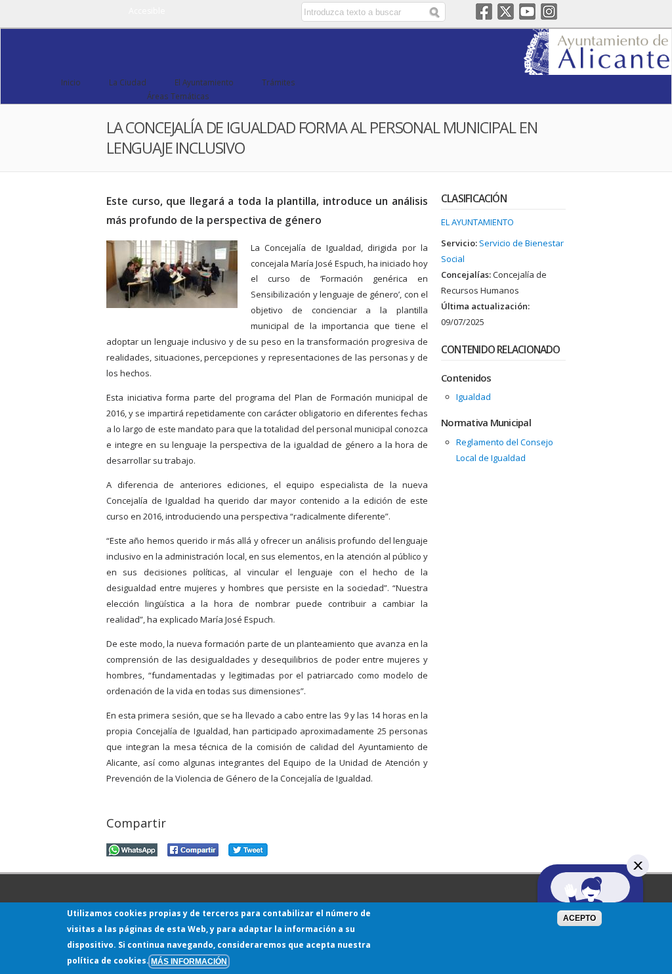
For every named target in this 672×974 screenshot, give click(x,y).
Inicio (71, 82)
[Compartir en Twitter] (248, 848)
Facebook (484, 11)
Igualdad (473, 397)
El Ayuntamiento (204, 82)
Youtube (527, 11)
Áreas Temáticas (178, 96)
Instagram (549, 11)
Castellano (237, 11)
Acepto (579, 918)
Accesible (147, 10)
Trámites (278, 82)
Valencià (256, 11)
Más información (189, 961)
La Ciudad (127, 82)
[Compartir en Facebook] (193, 848)
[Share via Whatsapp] (132, 848)
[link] (597, 67)
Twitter (505, 11)
